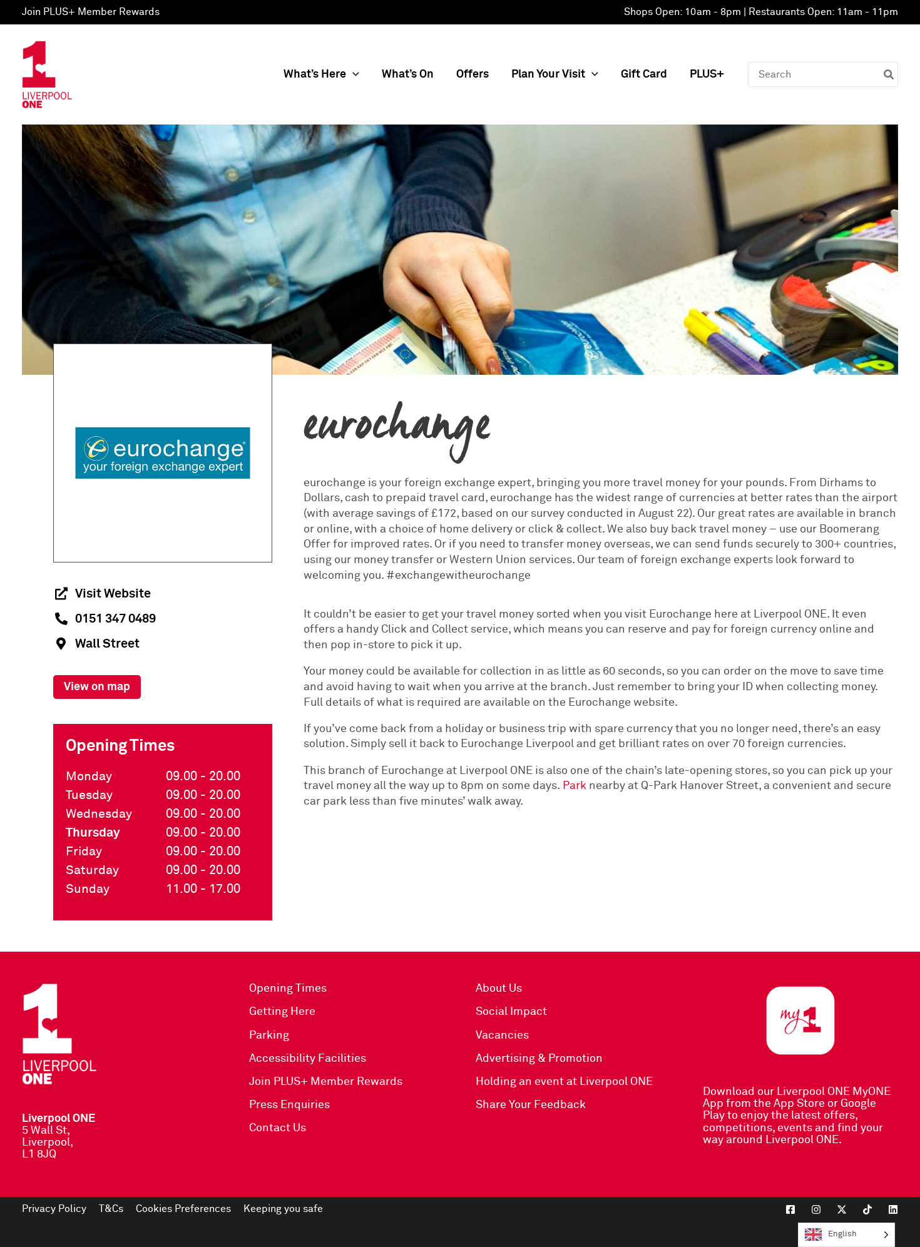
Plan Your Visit (548, 74)
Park (574, 785)
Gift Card (644, 74)
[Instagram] (816, 1209)
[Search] (889, 74)
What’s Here (315, 74)
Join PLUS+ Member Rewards (91, 12)
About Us (499, 988)
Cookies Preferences (183, 1209)
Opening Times (288, 988)
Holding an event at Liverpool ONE (564, 1081)
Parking (269, 1035)
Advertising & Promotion (539, 1058)
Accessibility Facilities (307, 1058)
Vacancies (502, 1035)
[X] (842, 1209)
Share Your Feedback (531, 1105)
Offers (472, 74)
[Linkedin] (893, 1209)
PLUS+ (707, 74)
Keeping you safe (283, 1209)
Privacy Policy (54, 1209)
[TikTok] (867, 1209)
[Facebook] (790, 1209)
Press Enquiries (289, 1105)
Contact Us (277, 1128)
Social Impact (511, 1011)
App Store (799, 1103)
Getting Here (282, 1011)
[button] (352, 75)
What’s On (408, 74)
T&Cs (111, 1209)
